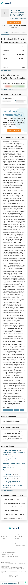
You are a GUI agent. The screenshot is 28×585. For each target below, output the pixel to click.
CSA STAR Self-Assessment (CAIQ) (9, 552)
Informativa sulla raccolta (9, 583)
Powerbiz (3, 538)
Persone (23, 32)
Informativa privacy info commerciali (9, 556)
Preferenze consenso (20, 545)
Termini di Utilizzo (19, 536)
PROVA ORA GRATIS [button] (14, 22)
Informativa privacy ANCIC (7, 554)
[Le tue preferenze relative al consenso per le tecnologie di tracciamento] (25, 582)
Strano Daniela (7, 474)
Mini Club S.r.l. (7, 467)
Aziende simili (15, 32)
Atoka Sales (4, 536)
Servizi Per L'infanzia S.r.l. (10, 450)
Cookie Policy (18, 541)
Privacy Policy (18, 543)
